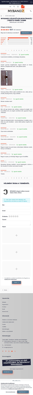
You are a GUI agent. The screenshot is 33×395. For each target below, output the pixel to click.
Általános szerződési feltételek (9, 319)
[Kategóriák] (10, 6)
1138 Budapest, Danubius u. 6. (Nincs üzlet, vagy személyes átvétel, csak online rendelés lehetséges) (16, 342)
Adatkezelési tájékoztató (8, 322)
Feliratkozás (7, 371)
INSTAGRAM (8, 351)
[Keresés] (14, 6)
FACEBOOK (2, 351)
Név (3, 205)
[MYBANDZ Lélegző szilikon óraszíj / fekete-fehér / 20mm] (5, 191)
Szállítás (4, 326)
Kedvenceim (5, 311)
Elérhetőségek (5, 329)
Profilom (4, 306)
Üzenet (4, 219)
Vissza (5, 290)
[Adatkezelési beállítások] (15, 351)
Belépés (4, 302)
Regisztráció (5, 304)
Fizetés (4, 324)
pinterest (5, 351)
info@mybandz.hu (16, 3)
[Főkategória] (1, 15)
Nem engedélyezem (10, 391)
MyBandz (12, 351)
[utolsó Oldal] (27, 50)
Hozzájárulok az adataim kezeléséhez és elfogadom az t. (17, 279)
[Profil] (17, 6)
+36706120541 (30, 11)
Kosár (3, 309)
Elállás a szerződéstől (7, 331)
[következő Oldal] (24, 50)
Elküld (15, 282)
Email (3, 210)
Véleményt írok (25, 32)
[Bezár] (31, 2)
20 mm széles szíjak (10, 15)
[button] (6, 78)
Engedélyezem (22, 391)
